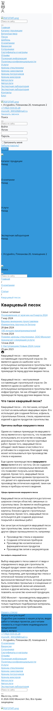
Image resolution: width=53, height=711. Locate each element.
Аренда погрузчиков (12, 73)
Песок (4, 36)
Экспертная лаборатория (15, 86)
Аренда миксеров (10, 77)
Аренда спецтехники (12, 67)
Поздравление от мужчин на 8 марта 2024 (24, 315)
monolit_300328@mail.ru (14, 111)
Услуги (4, 64)
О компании (8, 42)
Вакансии (6, 46)
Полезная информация (14, 58)
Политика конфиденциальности (18, 61)
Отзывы (5, 55)
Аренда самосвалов (12, 70)
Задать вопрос (9, 630)
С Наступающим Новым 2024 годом (20, 346)
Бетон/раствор (9, 33)
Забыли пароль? (10, 145)
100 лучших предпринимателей (18, 330)
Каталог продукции (11, 30)
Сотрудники (7, 49)
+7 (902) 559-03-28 (10, 107)
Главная (5, 27)
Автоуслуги (7, 80)
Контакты (6, 92)
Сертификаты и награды (14, 52)
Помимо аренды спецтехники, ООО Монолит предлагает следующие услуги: (26, 338)
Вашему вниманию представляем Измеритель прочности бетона (19, 323)
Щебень (5, 39)
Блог (3, 95)
